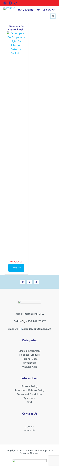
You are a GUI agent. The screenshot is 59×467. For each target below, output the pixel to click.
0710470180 (26, 9)
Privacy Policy (29, 386)
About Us (29, 430)
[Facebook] (5, 3)
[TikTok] (15, 3)
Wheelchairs (29, 362)
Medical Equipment (30, 350)
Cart (29, 402)
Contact (29, 426)
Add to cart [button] (16, 268)
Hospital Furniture (29, 354)
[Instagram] (10, 3)
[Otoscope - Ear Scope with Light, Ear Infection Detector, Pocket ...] (16, 144)
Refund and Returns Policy (30, 390)
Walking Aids (29, 366)
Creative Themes (29, 453)
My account (29, 398)
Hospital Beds (30, 358)
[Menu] (54, 3)
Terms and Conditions (29, 394)
